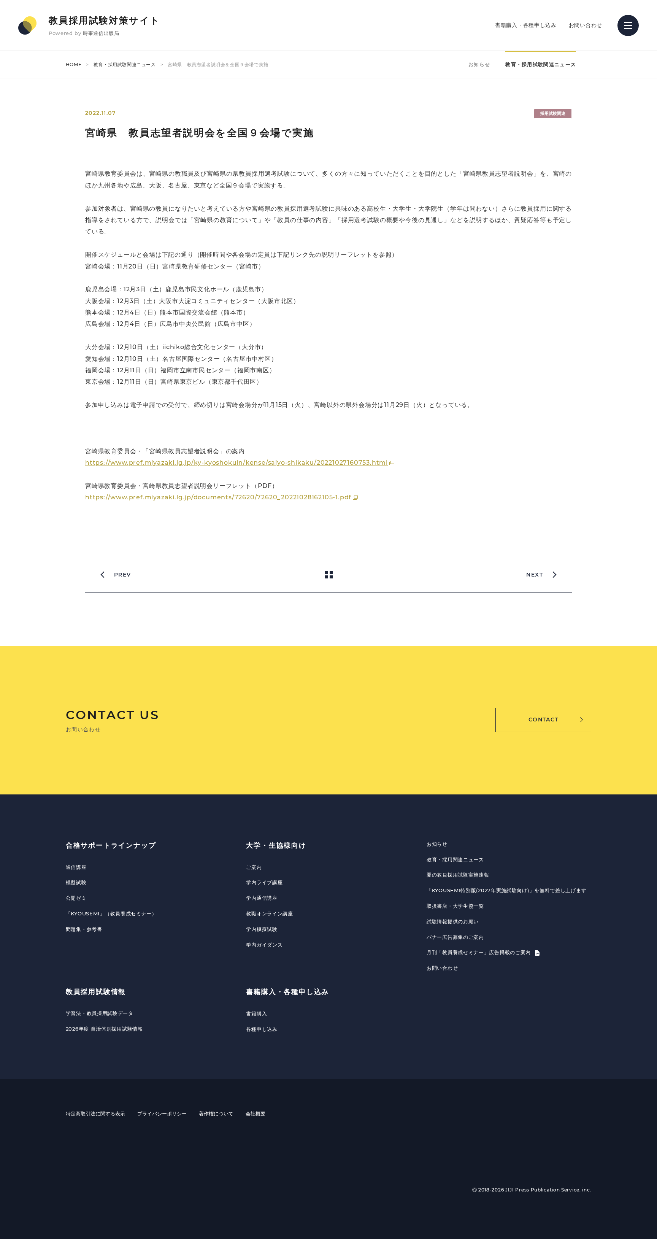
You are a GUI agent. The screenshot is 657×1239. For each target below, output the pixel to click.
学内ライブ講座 (264, 882)
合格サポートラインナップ (111, 845)
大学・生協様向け (276, 845)
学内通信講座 (261, 898)
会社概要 (255, 1113)
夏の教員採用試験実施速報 (458, 875)
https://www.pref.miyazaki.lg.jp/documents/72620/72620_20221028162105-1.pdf (218, 497)
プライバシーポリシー (162, 1113)
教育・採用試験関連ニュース (125, 64)
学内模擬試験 (261, 929)
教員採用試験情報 (96, 992)
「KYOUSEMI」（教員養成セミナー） (111, 913)
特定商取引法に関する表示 (95, 1113)
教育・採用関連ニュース (455, 859)
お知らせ (479, 64)
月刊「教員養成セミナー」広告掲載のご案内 (480, 952)
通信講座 (76, 867)
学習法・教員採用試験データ (99, 1013)
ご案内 (254, 867)
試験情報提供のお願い (453, 921)
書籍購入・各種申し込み (526, 25)
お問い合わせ (585, 25)
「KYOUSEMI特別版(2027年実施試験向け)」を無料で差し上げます (506, 890)
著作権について (216, 1113)
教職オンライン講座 (269, 913)
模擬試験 (76, 882)
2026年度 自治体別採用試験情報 (104, 1029)
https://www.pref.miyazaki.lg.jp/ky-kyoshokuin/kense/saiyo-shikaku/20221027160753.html (236, 462)
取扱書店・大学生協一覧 (455, 906)
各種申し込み (261, 1029)
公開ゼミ (76, 898)
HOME (73, 64)
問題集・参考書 (84, 929)
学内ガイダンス (264, 945)
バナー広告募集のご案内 (455, 937)
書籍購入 (256, 1013)
